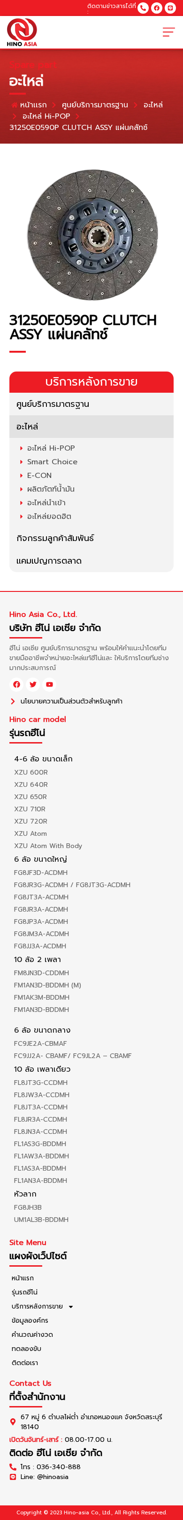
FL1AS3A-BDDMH (40, 1168)
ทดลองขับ (26, 1349)
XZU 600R (31, 772)
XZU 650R (30, 797)
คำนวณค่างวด (32, 1335)
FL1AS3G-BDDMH (40, 1144)
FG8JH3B (28, 1208)
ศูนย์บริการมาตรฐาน (52, 404)
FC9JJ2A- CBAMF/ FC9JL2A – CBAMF (73, 1056)
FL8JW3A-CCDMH (41, 1095)
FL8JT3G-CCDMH (41, 1083)
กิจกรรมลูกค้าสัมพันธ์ (55, 538)
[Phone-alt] (143, 8)
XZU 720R (30, 821)
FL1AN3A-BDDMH (40, 1181)
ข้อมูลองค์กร (30, 1321)
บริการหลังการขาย (37, 1306)
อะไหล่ (27, 426)
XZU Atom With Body (48, 846)
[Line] (170, 8)
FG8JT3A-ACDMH (41, 897)
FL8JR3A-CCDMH (40, 1119)
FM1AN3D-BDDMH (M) (47, 985)
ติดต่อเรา (25, 1363)
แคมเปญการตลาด (49, 560)
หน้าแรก (23, 1278)
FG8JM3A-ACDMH (41, 934)
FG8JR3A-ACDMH (41, 909)
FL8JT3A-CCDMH (41, 1107)
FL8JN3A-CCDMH (40, 1132)
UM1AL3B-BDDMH (41, 1220)
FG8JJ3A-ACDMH (40, 946)
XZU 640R (31, 785)
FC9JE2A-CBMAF (40, 1044)
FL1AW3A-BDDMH (41, 1156)
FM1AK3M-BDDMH (41, 998)
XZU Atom (30, 834)
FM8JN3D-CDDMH (41, 973)
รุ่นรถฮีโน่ (25, 1292)
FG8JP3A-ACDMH (41, 922)
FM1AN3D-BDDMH (41, 1010)
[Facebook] (156, 8)
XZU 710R (30, 809)
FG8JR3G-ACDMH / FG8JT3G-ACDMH (72, 885)
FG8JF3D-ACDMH (41, 873)
